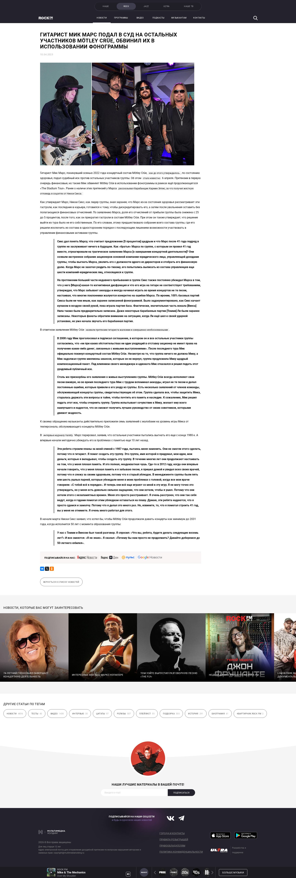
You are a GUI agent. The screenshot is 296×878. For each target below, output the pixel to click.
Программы (121, 18)
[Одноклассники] (52, 569)
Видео (140, 18)
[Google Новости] (150, 557)
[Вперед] (212, 872)
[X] (47, 569)
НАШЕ (106, 6)
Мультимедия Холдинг (51, 832)
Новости (102, 18)
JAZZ (146, 6)
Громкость (128, 874)
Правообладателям (172, 845)
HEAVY (173, 872)
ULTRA (166, 6)
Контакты (199, 18)
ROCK (126, 6)
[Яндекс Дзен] (109, 557)
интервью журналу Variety (58, 435)
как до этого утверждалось (164, 173)
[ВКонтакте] (42, 569)
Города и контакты (172, 833)
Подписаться (181, 793)
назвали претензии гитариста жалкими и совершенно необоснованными (127, 329)
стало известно (151, 178)
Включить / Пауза (51, 872)
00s (185, 872)
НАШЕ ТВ (188, 6)
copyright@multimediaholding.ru (69, 853)
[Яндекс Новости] (87, 557)
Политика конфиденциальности (181, 851)
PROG (162, 872)
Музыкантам (179, 18)
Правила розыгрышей (173, 839)
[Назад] (155, 872)
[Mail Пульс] (128, 557)
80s (207, 872)
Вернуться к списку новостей (61, 582)
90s (196, 872)
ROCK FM (144, 872)
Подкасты (158, 18)
